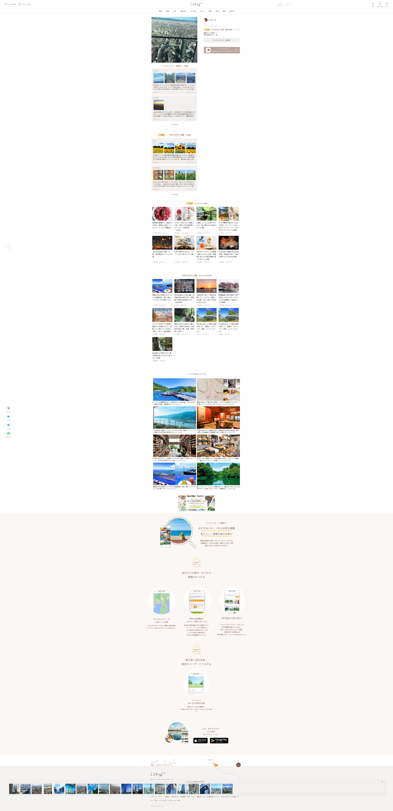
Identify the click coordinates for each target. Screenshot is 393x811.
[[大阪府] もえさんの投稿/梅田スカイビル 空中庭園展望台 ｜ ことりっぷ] (36, 789)
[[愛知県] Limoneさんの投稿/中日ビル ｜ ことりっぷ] (227, 789)
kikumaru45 (156, 168)
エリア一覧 (154, 800)
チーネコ (156, 98)
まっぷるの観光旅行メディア (211, 797)
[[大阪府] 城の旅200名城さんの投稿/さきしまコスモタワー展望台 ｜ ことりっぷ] (126, 789)
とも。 (154, 141)
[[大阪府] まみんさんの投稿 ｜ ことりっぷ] (160, 789)
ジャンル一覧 (162, 800)
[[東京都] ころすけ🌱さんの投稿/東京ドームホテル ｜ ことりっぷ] (216, 789)
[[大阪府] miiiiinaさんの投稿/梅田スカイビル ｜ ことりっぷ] (205, 789)
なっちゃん (156, 71)
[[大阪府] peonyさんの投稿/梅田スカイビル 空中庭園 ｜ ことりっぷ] (14, 789)
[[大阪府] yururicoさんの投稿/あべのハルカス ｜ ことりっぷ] (149, 789)
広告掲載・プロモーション (187, 797)
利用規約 (167, 797)
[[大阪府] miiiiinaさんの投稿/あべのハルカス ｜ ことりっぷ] (182, 789)
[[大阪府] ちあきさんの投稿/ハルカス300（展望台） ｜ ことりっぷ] (70, 789)
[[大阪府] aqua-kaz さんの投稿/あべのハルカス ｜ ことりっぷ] (193, 789)
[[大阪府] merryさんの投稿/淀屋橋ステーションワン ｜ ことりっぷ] (25, 789)
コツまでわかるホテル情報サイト (230, 797)
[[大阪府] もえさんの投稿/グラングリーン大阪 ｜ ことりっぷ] (137, 789)
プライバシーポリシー (157, 797)
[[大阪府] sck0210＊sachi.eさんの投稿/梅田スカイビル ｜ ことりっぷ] (171, 789)
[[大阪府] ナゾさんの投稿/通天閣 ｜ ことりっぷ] (81, 789)
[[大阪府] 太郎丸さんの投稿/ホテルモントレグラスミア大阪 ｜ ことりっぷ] (104, 789)
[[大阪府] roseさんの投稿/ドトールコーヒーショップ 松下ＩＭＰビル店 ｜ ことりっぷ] (92, 789)
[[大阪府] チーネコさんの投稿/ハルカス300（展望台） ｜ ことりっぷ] (48, 789)
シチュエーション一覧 (173, 800)
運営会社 (198, 797)
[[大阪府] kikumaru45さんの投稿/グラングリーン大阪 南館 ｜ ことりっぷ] (59, 789)
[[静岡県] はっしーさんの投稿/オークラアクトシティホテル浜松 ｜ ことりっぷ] (115, 789)
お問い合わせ (174, 797)
